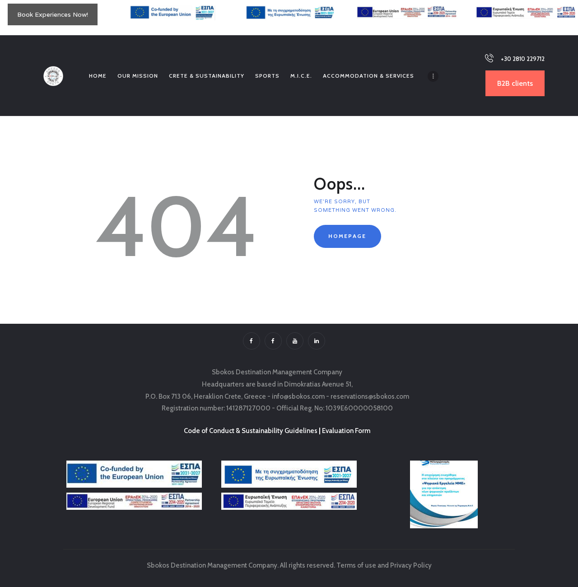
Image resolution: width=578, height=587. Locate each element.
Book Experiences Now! (52, 14)
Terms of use (356, 565)
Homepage (347, 236)
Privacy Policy (411, 565)
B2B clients (515, 83)
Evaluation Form (346, 431)
